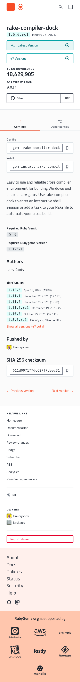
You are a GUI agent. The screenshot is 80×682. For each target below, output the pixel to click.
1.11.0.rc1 (18, 308)
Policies (14, 571)
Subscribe (13, 457)
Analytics (13, 471)
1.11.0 (14, 302)
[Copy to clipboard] (67, 148)
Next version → (62, 390)
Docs (11, 564)
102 (67, 98)
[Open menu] (11, 7)
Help (11, 592)
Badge (11, 449)
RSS (9, 464)
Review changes (18, 442)
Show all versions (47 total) (26, 326)
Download (14, 435)
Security (15, 585)
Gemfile (11, 139)
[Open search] (60, 7)
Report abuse (19, 539)
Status (13, 578)
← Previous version (20, 390)
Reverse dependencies (22, 479)
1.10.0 (14, 314)
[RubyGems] (20, 7)
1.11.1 (14, 296)
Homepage (14, 420)
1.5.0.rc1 (17, 320)
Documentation (17, 427)
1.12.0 (14, 290)
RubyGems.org (27, 618)
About (13, 557)
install (10, 158)
